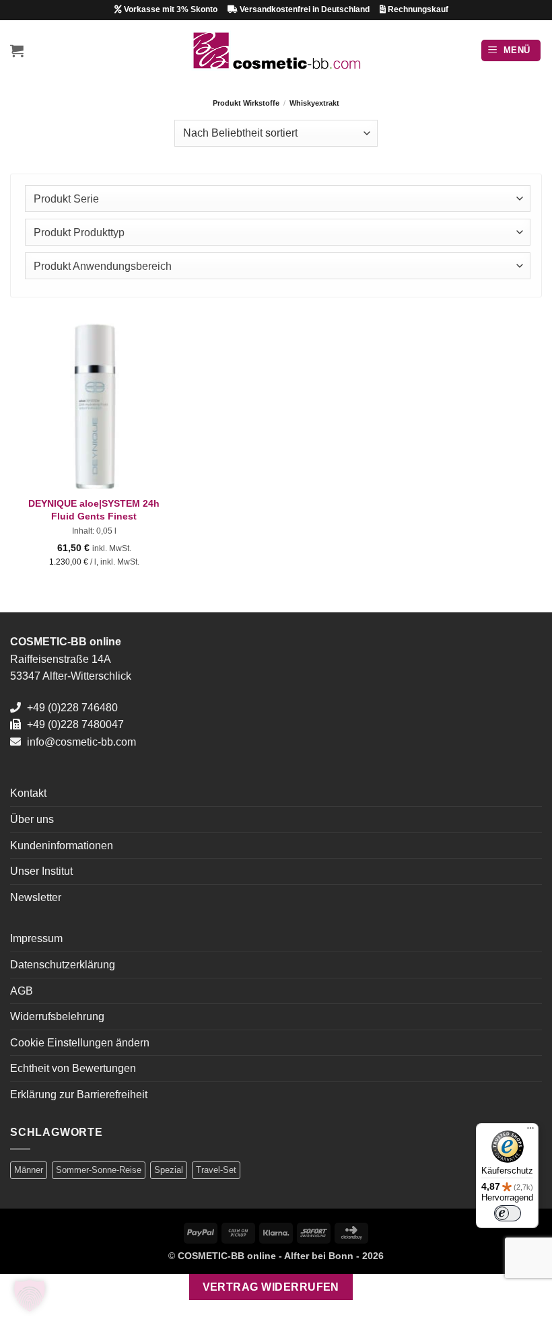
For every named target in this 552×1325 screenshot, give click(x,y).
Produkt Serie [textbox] (66, 199)
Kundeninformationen (61, 845)
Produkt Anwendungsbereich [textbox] (103, 266)
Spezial (168, 1170)
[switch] (507, 1213)
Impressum (36, 938)
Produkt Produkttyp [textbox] (79, 232)
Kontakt (28, 793)
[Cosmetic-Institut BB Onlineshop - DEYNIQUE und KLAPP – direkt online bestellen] (276, 50)
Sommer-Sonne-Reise (98, 1170)
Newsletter (35, 897)
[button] (17, 50)
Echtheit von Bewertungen (73, 1068)
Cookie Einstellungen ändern (79, 1042)
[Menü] (530, 1131)
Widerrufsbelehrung (57, 1016)
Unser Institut (41, 871)
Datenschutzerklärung (62, 964)
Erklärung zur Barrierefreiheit (78, 1094)
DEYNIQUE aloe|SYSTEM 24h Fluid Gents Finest (94, 510)
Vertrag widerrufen (271, 1287)
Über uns (32, 819)
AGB (21, 991)
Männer (28, 1170)
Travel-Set (216, 1170)
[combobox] (277, 198)
